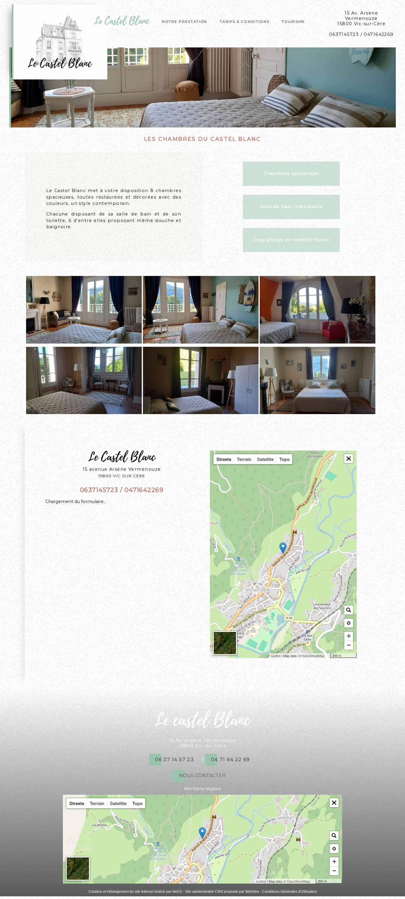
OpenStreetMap (313, 655)
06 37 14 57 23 (174, 759)
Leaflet (275, 655)
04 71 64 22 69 (230, 759)
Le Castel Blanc (121, 21)
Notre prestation (184, 21)
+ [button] (349, 636)
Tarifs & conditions (244, 21)
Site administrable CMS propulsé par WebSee (222, 891)
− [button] (349, 645)
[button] (348, 458)
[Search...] (348, 610)
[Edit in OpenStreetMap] (328, 655)
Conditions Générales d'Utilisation (289, 891)
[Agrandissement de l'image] (84, 342)
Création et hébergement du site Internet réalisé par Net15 (135, 891)
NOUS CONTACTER (202, 775)
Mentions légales (202, 788)
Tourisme (293, 21)
